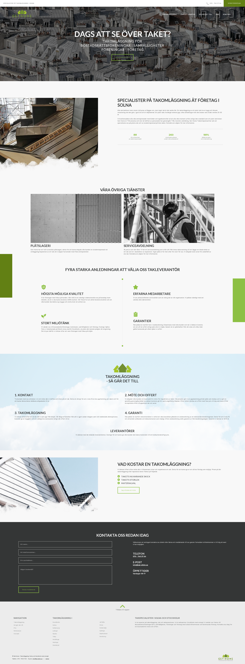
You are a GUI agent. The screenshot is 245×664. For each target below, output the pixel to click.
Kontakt (227, 14)
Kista (101, 625)
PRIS (217, 14)
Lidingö (55, 631)
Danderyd (56, 645)
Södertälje (103, 628)
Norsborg (103, 636)
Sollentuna (56, 628)
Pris (15, 628)
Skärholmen (103, 633)
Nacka (55, 634)
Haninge (55, 642)
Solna (54, 625)
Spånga (102, 631)
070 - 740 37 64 (139, 556)
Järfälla (102, 622)
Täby (54, 636)
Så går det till (18, 625)
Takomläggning (19, 622)
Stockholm (56, 622)
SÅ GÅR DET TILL (205, 14)
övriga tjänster (188, 14)
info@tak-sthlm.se (140, 565)
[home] (21, 14)
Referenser (17, 631)
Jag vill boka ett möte (122, 57)
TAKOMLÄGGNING (169, 14)
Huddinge (56, 639)
